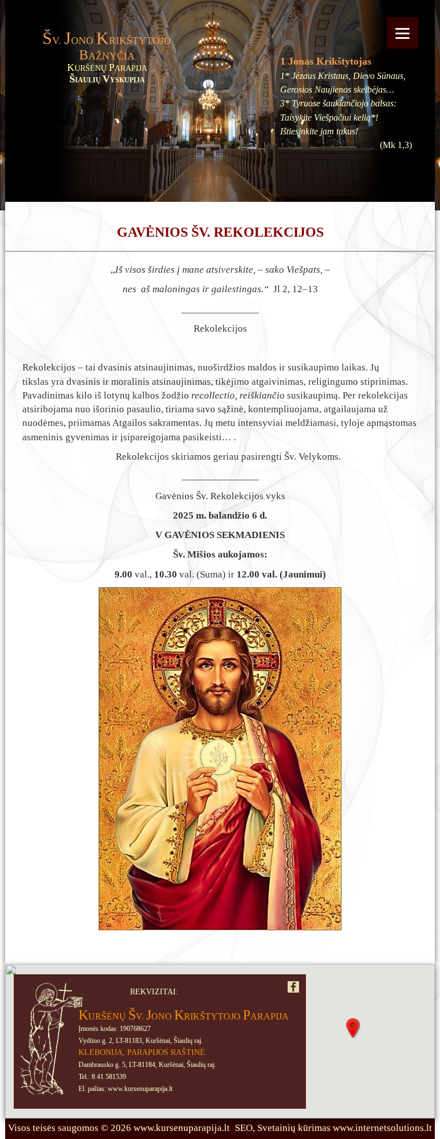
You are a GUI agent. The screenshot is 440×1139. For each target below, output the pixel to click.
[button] (353, 1028)
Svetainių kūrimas (294, 1127)
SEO (244, 1127)
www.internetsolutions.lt (382, 1127)
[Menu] (402, 33)
